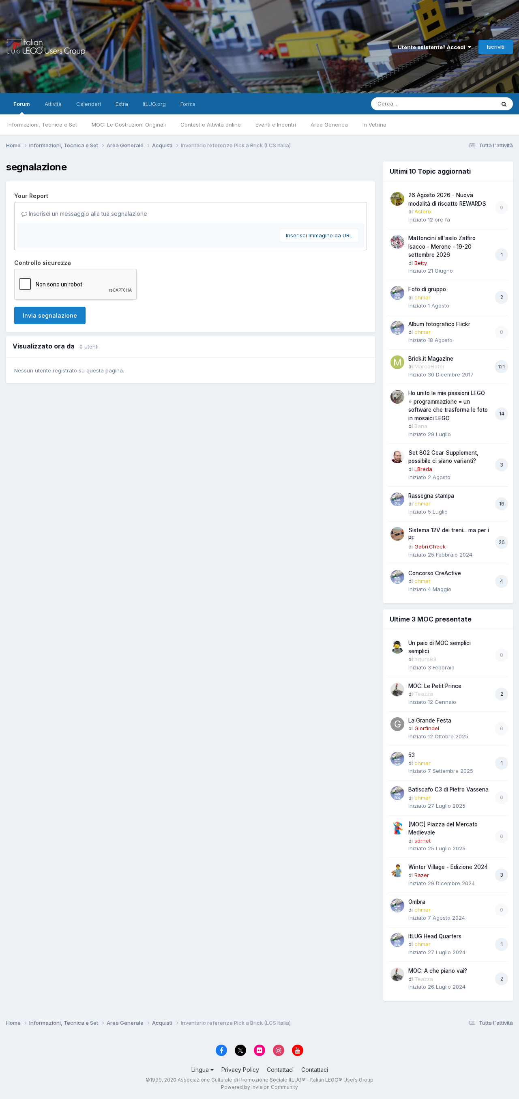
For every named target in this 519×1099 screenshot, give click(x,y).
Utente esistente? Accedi (433, 47)
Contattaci (280, 1069)
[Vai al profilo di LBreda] (397, 456)
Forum (21, 104)
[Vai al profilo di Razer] (397, 870)
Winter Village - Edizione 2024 (448, 867)
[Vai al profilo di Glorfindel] (397, 724)
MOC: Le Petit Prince (434, 686)
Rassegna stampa (431, 496)
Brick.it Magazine (430, 358)
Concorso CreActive (434, 573)
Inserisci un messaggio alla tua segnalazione (87, 213)
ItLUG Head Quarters (434, 936)
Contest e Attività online (210, 124)
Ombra (416, 902)
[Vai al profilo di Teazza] (397, 690)
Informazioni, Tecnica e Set (42, 124)
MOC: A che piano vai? (437, 971)
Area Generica (329, 124)
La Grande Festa (429, 720)
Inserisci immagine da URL (319, 235)
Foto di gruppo (427, 289)
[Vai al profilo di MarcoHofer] (397, 362)
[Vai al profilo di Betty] (397, 242)
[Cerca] (504, 103)
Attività (53, 104)
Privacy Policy (240, 1069)
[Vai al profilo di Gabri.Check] (397, 534)
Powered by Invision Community (259, 1087)
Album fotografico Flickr (439, 324)
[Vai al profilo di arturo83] (397, 647)
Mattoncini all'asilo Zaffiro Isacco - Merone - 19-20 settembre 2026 (442, 246)
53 (411, 755)
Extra (122, 104)
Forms (187, 104)
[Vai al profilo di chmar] (397, 293)
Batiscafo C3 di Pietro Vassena (448, 789)
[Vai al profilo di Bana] (397, 397)
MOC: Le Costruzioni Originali (129, 124)
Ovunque (473, 104)
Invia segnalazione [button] (50, 315)
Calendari (88, 104)
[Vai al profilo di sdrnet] (397, 828)
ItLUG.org (154, 104)
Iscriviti (495, 46)
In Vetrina (374, 124)
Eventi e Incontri (275, 124)
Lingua (200, 1069)
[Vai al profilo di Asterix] (397, 199)
